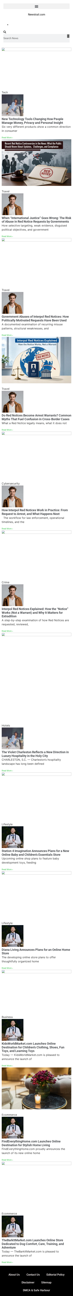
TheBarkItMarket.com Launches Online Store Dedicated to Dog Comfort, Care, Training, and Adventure (33, 1243)
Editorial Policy (56, 1274)
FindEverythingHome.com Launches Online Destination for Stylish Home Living (31, 1143)
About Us (14, 1274)
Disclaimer (28, 1282)
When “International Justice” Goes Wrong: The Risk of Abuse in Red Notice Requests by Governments (36, 219)
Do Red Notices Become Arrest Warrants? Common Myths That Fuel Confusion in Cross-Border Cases (36, 417)
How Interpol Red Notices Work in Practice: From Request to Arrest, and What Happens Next (35, 512)
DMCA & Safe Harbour (36, 1290)
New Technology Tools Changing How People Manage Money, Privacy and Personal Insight (32, 120)
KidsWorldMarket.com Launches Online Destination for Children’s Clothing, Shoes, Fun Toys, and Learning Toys (33, 1047)
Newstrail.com (36, 14)
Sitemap (46, 1282)
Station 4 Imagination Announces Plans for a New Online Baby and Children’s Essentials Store (35, 852)
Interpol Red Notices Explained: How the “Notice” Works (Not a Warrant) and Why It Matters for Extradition (35, 612)
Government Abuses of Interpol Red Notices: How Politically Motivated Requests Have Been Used (35, 318)
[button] (36, 6)
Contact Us (33, 1274)
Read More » (7, 137)
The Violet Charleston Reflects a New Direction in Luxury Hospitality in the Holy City (35, 754)
